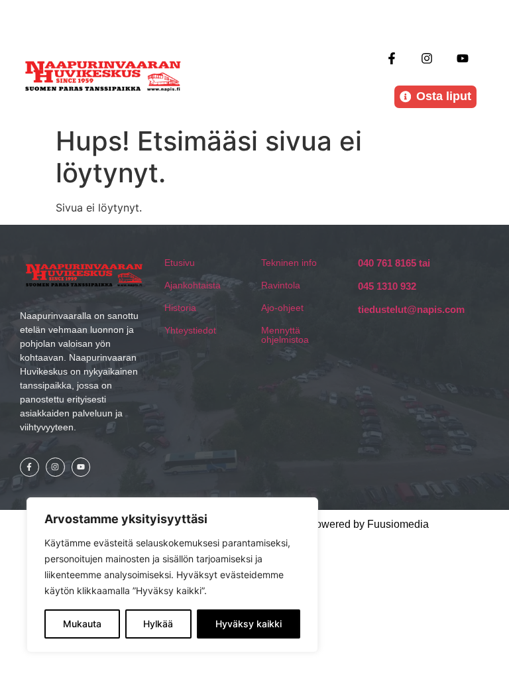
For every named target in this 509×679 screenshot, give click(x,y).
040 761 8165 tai (394, 263)
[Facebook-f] (392, 58)
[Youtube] (462, 58)
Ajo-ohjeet (282, 307)
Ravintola (280, 285)
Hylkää (158, 623)
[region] (172, 574)
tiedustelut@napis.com (411, 309)
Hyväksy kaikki (248, 623)
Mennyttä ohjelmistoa (285, 335)
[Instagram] (427, 58)
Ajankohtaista (192, 285)
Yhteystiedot (190, 330)
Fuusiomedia (398, 524)
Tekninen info (289, 262)
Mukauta (82, 623)
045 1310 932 (387, 286)
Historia (180, 307)
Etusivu (179, 262)
